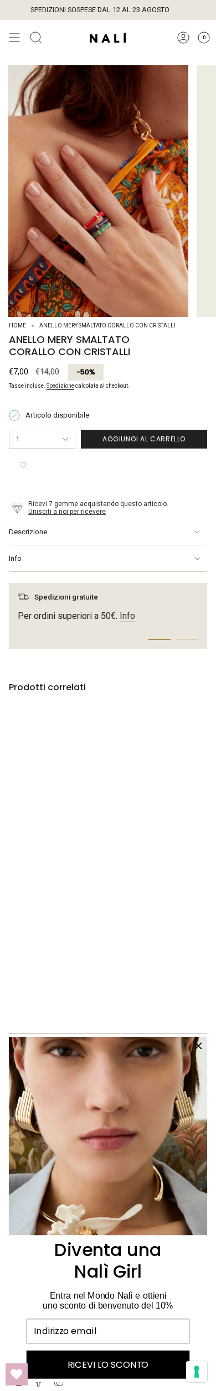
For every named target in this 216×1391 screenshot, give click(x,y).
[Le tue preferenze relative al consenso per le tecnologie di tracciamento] (196, 1371)
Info (15, 558)
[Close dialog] (198, 1046)
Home (17, 325)
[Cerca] (36, 37)
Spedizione (60, 386)
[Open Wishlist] (17, 1374)
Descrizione (28, 532)
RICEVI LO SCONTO (108, 1364)
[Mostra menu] (14, 37)
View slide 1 (159, 639)
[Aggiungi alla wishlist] (23, 465)
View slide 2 (187, 639)
